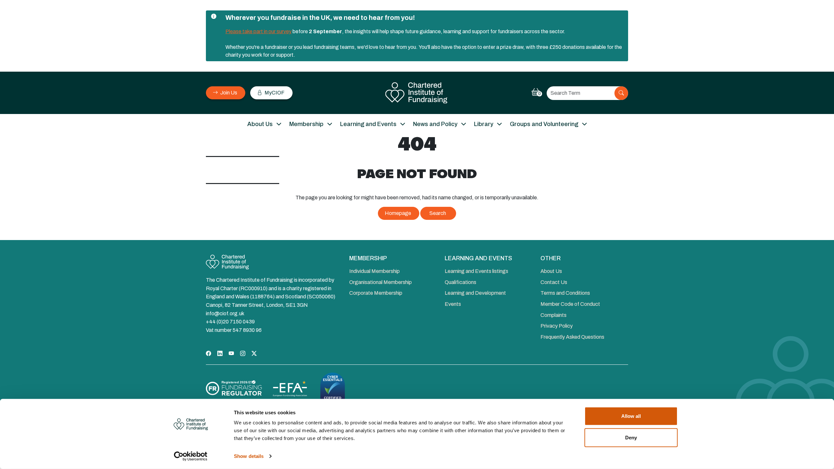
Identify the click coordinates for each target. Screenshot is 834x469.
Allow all (631, 416)
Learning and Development (475, 293)
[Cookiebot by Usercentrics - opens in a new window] (190, 456)
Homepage (398, 213)
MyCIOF (274, 92)
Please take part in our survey (258, 31)
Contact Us (553, 282)
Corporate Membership (375, 293)
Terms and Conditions (565, 293)
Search (437, 213)
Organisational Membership (380, 282)
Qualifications (460, 282)
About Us (260, 124)
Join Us (228, 92)
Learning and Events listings (476, 271)
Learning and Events (368, 124)
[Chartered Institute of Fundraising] (417, 93)
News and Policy (435, 124)
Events (453, 304)
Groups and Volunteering (544, 124)
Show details (249, 456)
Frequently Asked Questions (572, 337)
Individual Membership (374, 271)
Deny (631, 437)
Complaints (553, 315)
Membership (306, 124)
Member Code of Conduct (570, 304)
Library (483, 124)
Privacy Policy (556, 326)
